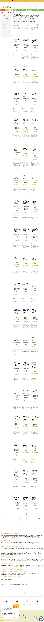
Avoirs (24, 615)
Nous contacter (19, 613)
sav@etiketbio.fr (12, 3)
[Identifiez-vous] (38, 6)
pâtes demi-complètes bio (36, 542)
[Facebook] (37, 619)
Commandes (25, 614)
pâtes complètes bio (27, 543)
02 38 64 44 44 (4, 3)
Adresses (29, 616)
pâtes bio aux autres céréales (15, 565)
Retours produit (25, 613)
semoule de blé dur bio (29, 560)
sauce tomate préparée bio (6, 560)
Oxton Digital (26, 620)
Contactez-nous (40, 3)
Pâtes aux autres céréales (25, 21)
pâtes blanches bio (5, 542)
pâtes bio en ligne (33, 538)
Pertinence (27, 25)
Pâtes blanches (16, 21)
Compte (24, 611)
